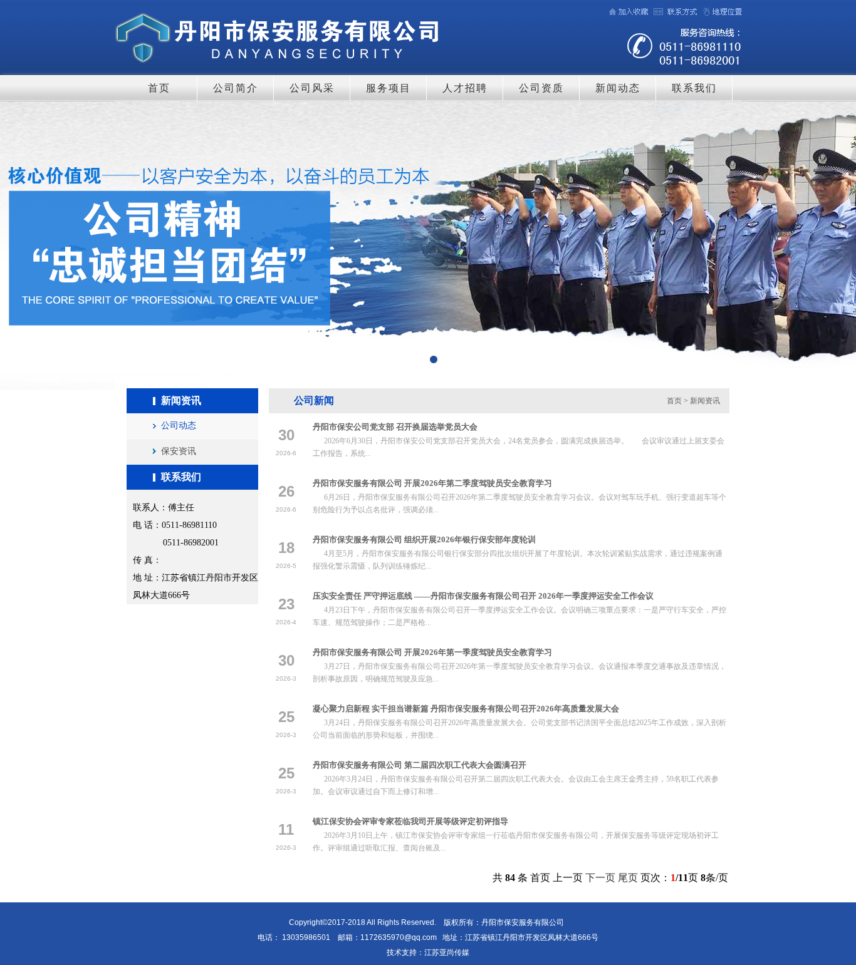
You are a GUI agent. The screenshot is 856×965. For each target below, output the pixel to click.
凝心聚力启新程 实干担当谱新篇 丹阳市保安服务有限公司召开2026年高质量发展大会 (466, 708)
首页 (159, 88)
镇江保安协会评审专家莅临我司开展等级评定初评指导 (410, 821)
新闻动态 (617, 88)
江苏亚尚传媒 (446, 952)
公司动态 (178, 425)
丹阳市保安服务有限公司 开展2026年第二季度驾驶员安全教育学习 (432, 483)
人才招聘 (465, 88)
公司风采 (312, 88)
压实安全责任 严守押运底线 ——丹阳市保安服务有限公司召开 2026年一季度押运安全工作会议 (483, 596)
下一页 (600, 877)
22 (428, 245)
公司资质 (541, 88)
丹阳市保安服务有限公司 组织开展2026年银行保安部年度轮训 (424, 539)
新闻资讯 (705, 400)
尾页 (628, 877)
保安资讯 (178, 451)
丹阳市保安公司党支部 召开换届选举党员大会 (395, 426)
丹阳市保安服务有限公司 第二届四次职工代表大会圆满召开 (419, 765)
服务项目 (388, 88)
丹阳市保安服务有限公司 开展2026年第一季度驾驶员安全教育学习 (432, 652)
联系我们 (694, 88)
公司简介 (235, 88)
